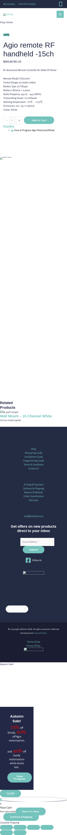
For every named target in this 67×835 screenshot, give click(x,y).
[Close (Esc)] (47, 827)
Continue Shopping (21, 816)
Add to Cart (39, 120)
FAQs (33, 449)
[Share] (33, 827)
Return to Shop (30, 811)
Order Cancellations (33, 496)
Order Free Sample (27, 4)
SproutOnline (40, 633)
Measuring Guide (33, 453)
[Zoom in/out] (6, 827)
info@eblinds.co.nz (33, 516)
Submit (33, 549)
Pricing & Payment (33, 484)
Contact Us (33, 468)
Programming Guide (33, 460)
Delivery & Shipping (33, 488)
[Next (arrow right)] (20, 832)
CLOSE (10, 793)
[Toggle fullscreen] (20, 827)
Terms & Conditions (34, 464)
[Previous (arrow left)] (6, 832)
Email (16, 542)
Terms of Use (33, 642)
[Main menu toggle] (60, 14)
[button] (17, 609)
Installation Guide (33, 457)
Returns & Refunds (33, 492)
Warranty (33, 500)
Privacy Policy (33, 645)
